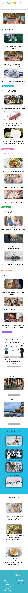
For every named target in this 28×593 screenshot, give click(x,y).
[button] (5, 18)
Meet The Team (7, 585)
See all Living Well (7, 149)
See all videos (14, 395)
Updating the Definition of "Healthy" (14, 187)
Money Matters (13, 139)
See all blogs (14, 423)
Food (13, 169)
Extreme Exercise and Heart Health (14, 392)
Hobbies (14, 44)
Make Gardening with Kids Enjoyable (13, 108)
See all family (6, 332)
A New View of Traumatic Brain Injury (13, 81)
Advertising (7, 590)
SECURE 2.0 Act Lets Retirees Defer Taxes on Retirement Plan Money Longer (13, 143)
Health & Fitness (14, 262)
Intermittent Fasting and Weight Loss (13, 171)
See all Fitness (6, 270)
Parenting (13, 323)
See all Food (6, 207)
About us (7, 582)
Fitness (13, 244)
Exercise (14, 227)
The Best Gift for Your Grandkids (14, 310)
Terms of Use (7, 588)
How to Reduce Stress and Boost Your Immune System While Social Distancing (14, 361)
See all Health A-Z (7, 86)
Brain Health (14, 79)
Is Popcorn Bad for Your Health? (14, 203)
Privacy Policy (7, 586)
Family (13, 290)
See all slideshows (14, 366)
